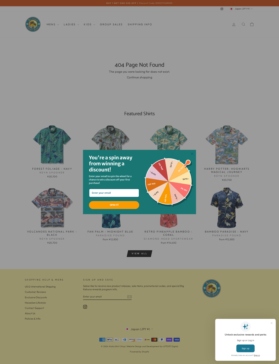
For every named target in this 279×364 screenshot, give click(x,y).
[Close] (192, 154)
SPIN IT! (114, 205)
